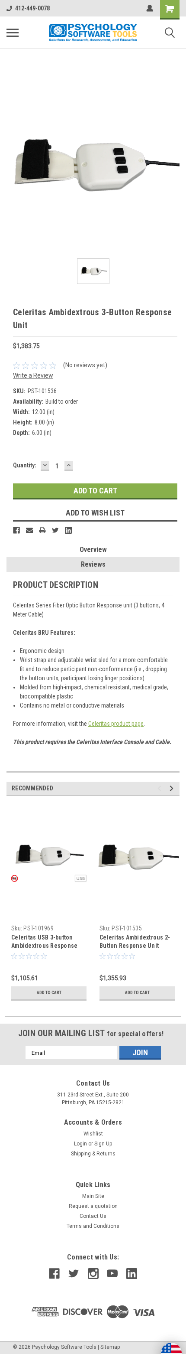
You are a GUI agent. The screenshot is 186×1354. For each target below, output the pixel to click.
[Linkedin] (68, 530)
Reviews (93, 564)
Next (173, 788)
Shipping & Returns (93, 1154)
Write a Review (33, 375)
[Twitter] (55, 530)
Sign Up (103, 1144)
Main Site (93, 1196)
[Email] (29, 530)
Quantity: (24, 465)
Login (80, 1144)
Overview (93, 549)
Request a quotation (93, 1206)
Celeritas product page (116, 723)
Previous (160, 788)
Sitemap (110, 1347)
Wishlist (93, 1134)
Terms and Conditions (93, 1226)
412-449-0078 (32, 8)
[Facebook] (16, 530)
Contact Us (93, 1216)
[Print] (42, 530)
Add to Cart (49, 992)
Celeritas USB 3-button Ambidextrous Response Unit (44, 945)
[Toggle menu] (12, 32)
